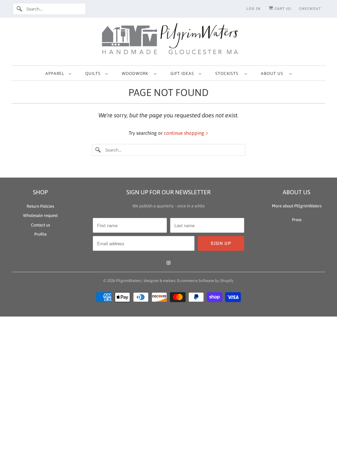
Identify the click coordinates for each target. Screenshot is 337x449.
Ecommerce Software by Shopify (205, 280)
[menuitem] (58, 73)
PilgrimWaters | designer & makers (145, 280)
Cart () (282, 9)
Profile (40, 234)
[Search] (19, 9)
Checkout (310, 9)
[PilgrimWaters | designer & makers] (168, 41)
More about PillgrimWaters (297, 205)
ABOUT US (273, 73)
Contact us (40, 225)
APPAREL (55, 73)
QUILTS (93, 73)
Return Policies (40, 206)
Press (296, 219)
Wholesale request (40, 215)
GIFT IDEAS (182, 73)
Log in (253, 9)
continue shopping (184, 133)
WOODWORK (136, 73)
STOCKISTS (228, 73)
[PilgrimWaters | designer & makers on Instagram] (168, 263)
